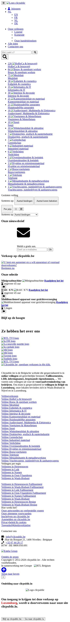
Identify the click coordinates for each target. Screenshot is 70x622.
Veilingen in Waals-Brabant (15, 478)
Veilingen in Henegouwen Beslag (18, 501)
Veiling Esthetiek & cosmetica (16, 407)
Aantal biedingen (24, 201)
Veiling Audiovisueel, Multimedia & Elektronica (26, 422)
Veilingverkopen (9, 396)
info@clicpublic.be (15, 536)
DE (16, 23)
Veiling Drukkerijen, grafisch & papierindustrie (25, 434)
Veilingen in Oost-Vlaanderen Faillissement (23, 493)
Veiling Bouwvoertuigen (14, 451)
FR (16, 17)
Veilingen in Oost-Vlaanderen (16, 475)
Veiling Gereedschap (12, 437)
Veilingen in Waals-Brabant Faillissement (22, 487)
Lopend (18, 31)
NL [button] (9, 11)
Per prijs (7, 209)
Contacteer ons (15, 46)
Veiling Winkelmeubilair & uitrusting (20, 431)
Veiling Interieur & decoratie (15, 413)
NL (16, 20)
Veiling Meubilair (10, 405)
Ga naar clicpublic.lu (34, 619)
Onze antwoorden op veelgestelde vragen (22, 510)
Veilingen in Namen (11, 472)
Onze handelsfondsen (25, 40)
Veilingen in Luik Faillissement (17, 490)
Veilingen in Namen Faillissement (18, 496)
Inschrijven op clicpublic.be (15, 516)
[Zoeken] (34, 52)
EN (16, 14)
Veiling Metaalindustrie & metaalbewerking (23, 457)
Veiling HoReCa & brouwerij (16, 399)
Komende (19, 34)
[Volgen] (3, 287)
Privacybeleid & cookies (13, 522)
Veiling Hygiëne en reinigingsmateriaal (21, 449)
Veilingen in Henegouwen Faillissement (21, 484)
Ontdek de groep (10, 556)
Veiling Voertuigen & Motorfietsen (19, 425)
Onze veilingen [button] (15, 29)
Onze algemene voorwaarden (16, 513)
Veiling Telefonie (10, 454)
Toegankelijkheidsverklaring (15, 525)
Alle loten (13, 43)
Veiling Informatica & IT (14, 410)
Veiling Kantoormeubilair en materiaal (20, 416)
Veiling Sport (8, 428)
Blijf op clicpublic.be (12, 619)
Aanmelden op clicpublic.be (15, 519)
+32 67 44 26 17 (14, 542)
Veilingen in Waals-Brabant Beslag (19, 504)
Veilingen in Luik (10, 469)
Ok (50, 249)
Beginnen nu (7, 268)
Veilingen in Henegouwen (14, 466)
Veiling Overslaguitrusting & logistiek (20, 446)
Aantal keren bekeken (46, 201)
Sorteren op (7, 214)
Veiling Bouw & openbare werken (19, 402)
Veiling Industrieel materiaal (15, 440)
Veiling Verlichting (11, 443)
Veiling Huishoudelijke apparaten (18, 419)
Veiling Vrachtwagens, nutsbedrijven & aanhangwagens (30, 460)
